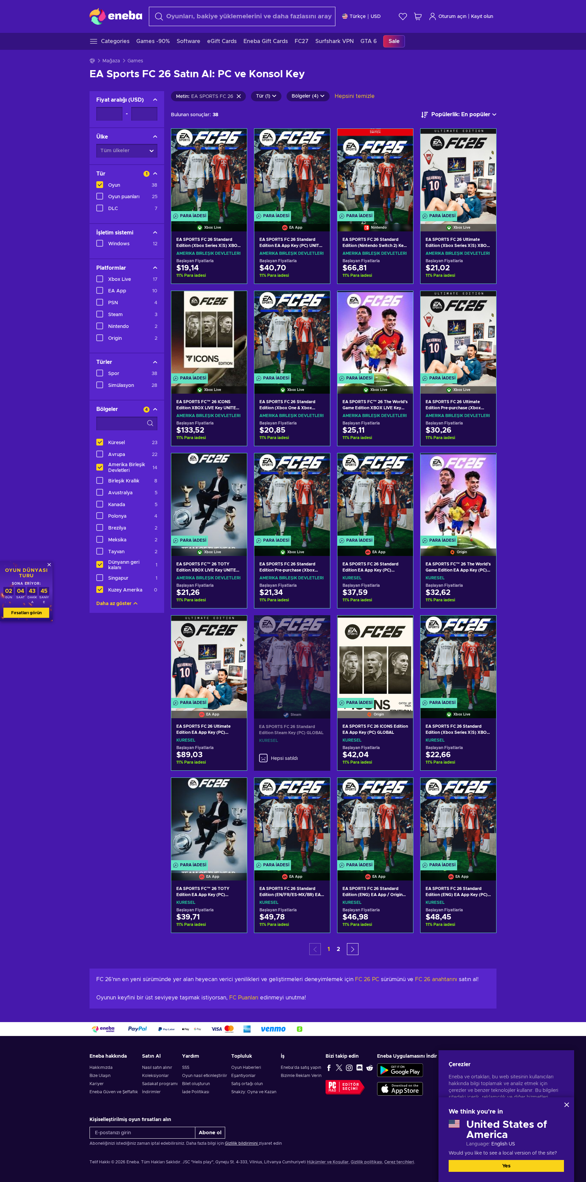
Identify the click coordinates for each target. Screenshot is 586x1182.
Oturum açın (452, 16)
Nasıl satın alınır (157, 1067)
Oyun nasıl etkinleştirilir (204, 1076)
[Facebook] (329, 1067)
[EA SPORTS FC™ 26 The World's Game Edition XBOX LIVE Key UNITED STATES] (375, 333)
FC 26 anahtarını (436, 979)
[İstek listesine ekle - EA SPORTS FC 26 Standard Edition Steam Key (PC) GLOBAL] (319, 626)
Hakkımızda (101, 1067)
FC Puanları (243, 997)
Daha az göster (114, 603)
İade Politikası (195, 1092)
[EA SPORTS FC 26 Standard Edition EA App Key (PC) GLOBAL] (375, 496)
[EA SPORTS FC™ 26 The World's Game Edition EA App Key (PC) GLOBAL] (458, 496)
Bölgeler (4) (305, 96)
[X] (339, 1067)
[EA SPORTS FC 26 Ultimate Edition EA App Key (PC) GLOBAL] (209, 658)
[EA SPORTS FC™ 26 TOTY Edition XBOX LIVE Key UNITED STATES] (209, 496)
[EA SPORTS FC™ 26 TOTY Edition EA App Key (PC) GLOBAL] (209, 820)
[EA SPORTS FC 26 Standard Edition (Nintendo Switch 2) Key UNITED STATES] (375, 171)
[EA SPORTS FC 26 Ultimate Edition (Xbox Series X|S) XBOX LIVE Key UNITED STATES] (458, 171)
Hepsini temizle (355, 96)
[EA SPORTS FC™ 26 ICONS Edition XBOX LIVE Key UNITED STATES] (209, 333)
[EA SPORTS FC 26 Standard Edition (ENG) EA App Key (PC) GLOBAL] (458, 820)
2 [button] (338, 949)
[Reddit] (369, 1067)
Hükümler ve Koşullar (328, 1162)
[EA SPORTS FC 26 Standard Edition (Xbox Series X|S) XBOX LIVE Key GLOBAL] (458, 658)
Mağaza (111, 61)
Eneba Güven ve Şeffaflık (114, 1092)
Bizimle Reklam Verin (301, 1076)
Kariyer (97, 1084)
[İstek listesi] (402, 16)
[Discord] (359, 1067)
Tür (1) (263, 96)
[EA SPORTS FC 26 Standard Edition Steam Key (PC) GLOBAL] (292, 658)
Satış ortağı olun (247, 1084)
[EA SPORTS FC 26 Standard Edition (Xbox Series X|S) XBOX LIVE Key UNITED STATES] (209, 171)
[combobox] (242, 16)
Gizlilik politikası (366, 1162)
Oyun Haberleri (246, 1067)
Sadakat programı (160, 1084)
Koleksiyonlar (155, 1076)
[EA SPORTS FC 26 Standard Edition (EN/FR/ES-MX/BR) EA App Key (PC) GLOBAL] (292, 820)
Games (135, 61)
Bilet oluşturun (196, 1084)
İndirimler (151, 1092)
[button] (352, 949)
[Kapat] (566, 1104)
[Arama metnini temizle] (239, 96)
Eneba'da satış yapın (301, 1067)
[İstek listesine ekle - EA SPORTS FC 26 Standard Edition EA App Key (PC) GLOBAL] (401, 464)
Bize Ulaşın (100, 1076)
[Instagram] (349, 1067)
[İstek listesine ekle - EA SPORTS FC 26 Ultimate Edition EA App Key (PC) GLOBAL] (235, 626)
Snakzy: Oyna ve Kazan (253, 1092)
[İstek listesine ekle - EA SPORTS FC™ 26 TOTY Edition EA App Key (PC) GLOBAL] (235, 789)
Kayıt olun (482, 16)
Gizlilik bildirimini (242, 1143)
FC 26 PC (367, 979)
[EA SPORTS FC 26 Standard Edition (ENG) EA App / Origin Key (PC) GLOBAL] (375, 820)
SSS (185, 1067)
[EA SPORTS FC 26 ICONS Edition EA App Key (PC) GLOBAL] (375, 658)
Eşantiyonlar (243, 1076)
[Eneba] (116, 16)
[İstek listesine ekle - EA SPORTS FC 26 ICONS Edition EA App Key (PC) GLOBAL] (401, 626)
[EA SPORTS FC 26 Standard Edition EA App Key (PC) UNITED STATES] (292, 171)
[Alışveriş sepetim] (417, 16)
